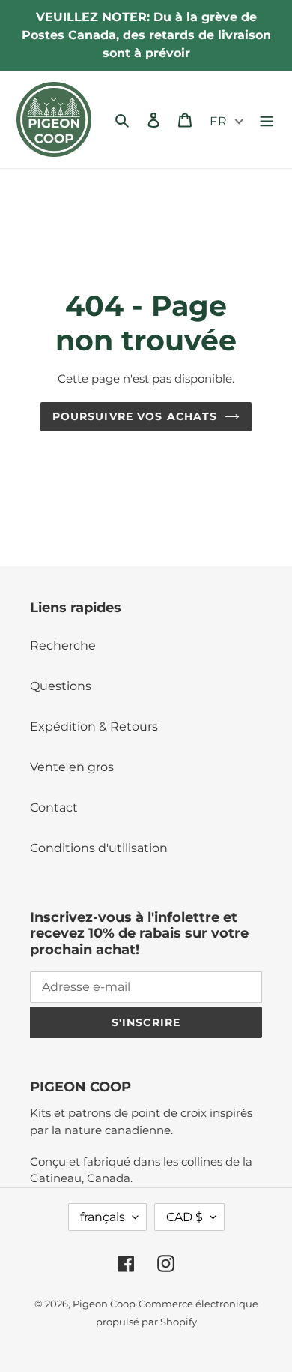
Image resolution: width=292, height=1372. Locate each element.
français (102, 1217)
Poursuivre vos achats (135, 416)
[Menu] (266, 119)
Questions (60, 686)
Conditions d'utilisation (99, 848)
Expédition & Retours (94, 726)
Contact (54, 807)
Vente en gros (72, 767)
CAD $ (184, 1217)
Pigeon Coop (104, 1304)
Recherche (63, 645)
